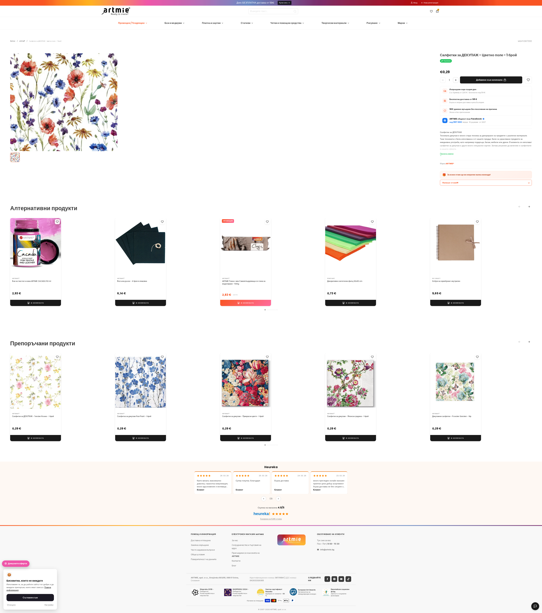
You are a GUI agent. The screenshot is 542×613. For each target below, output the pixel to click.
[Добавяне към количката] (35, 303)
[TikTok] (348, 579)
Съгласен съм (30, 597)
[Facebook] (327, 579)
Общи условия (198, 554)
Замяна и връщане (200, 545)
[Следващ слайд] (56, 247)
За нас (235, 540)
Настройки (48, 605)
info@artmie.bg (327, 549)
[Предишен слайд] (15, 247)
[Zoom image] (63, 106)
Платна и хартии (211, 23)
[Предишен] (263, 498)
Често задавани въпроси (203, 550)
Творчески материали (334, 23)
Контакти (236, 561)
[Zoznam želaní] (431, 11)
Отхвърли (11, 605)
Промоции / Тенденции (131, 23)
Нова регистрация (431, 3)
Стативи (245, 23)
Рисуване (372, 23)
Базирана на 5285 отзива (271, 519)
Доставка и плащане (201, 540)
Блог (234, 565)
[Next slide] (529, 206)
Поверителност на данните (203, 559)
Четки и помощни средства (285, 23)
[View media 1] (15, 157)
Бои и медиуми (173, 23)
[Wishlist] (528, 79)
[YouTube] (341, 579)
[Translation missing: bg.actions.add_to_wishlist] (57, 221)
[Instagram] (334, 579)
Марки (401, 23)
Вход (415, 3)
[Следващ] (278, 498)
